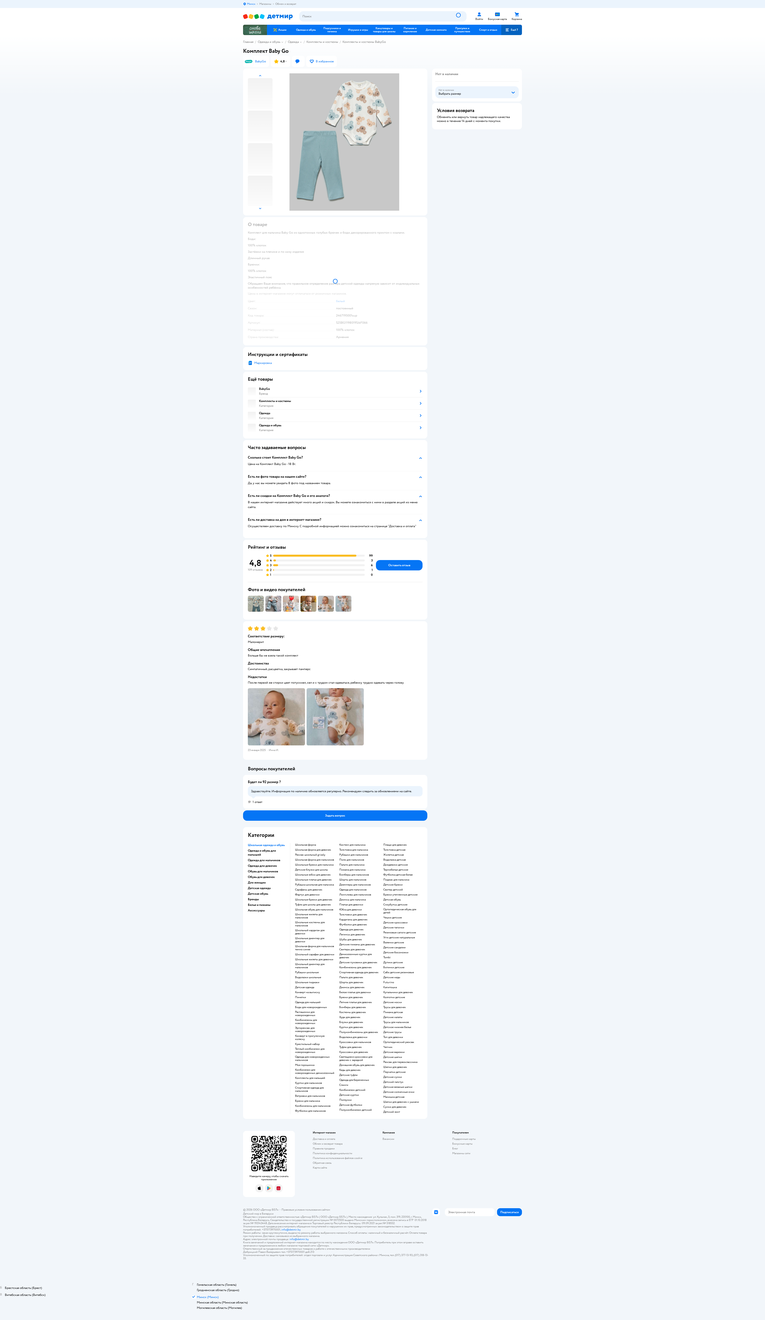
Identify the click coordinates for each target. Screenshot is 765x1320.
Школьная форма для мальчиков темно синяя (314, 948)
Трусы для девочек (394, 1007)
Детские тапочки (393, 927)
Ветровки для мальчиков (310, 1096)
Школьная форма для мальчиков (314, 859)
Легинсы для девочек (352, 934)
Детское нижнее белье (397, 1027)
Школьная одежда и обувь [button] (266, 845)
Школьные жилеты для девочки (314, 959)
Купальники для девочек (398, 992)
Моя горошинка (304, 1065)
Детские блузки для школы (311, 869)
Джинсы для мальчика (352, 899)
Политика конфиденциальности (332, 1153)
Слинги (343, 1085)
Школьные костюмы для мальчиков (310, 924)
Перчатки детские (394, 1072)
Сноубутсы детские (395, 904)
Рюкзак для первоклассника (400, 1062)
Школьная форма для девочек (313, 849)
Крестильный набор (307, 1044)
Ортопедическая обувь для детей (399, 911)
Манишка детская (393, 1097)
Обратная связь (322, 1163)
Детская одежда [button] (259, 888)
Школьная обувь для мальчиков (314, 909)
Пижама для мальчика (352, 869)
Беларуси (268, 1213)
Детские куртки (349, 1095)
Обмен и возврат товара (327, 1143)
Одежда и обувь (269, 42)
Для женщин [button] (257, 883)
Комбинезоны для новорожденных (306, 1021)
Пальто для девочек (351, 977)
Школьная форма (305, 844)
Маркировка (263, 363)
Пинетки (300, 997)
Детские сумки (392, 1077)
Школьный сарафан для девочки (314, 954)
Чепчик (387, 1047)
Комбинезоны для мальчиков (313, 1106)
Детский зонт (391, 1112)
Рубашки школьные (307, 972)
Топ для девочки (393, 1037)
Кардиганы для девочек (353, 919)
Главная (248, 42)
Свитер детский (393, 889)
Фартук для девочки (307, 894)
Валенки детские (393, 942)
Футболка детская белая (398, 874)
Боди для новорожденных (311, 1007)
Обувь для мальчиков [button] (263, 871)
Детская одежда (304, 987)
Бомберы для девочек (352, 1007)
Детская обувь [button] (258, 894)
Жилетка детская (393, 854)
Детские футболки (350, 1105)
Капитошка (390, 987)
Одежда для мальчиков (353, 889)
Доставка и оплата (324, 1139)
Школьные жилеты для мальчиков (309, 916)
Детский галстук (393, 1082)
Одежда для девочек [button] (262, 866)
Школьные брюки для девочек (313, 899)
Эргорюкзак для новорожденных (305, 1029)
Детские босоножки (395, 952)
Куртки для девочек (351, 1027)
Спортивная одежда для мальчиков (309, 1089)
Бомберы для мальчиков (354, 874)
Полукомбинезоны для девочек (358, 1032)
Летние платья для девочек (355, 1002)
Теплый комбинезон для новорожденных (310, 1050)
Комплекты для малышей (310, 1078)
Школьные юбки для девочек (313, 874)
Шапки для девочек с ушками (401, 1102)
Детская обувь (392, 899)
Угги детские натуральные (399, 937)
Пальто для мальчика (351, 864)
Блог (455, 1148)
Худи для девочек (349, 1017)
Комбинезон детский (352, 1090)
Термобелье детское (395, 869)
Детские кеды (391, 977)
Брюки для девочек (351, 997)
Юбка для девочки (350, 909)
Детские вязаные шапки (397, 1087)
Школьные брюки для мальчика (314, 864)
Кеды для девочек (350, 1070)
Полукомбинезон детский (355, 1110)
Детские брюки (393, 884)
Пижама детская (393, 1012)
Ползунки (345, 1100)
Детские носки (392, 1002)
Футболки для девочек (353, 924)
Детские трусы (392, 1032)
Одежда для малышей (308, 1002)
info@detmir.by (290, 1229)
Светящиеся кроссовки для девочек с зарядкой (355, 1058)
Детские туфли (348, 1075)
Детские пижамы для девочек (357, 944)
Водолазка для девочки (353, 1037)
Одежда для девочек (351, 929)
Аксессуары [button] (256, 910)
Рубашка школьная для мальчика (314, 884)
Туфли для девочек (350, 1047)
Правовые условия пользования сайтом (305, 1209)
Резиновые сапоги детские (399, 932)
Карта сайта (320, 1167)
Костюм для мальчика (352, 844)
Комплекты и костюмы (322, 42)
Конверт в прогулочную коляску (310, 1037)
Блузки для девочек (351, 1022)
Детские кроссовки (395, 922)
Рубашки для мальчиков (353, 854)
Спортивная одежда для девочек (359, 972)
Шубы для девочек (350, 939)
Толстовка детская (394, 849)
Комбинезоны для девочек (355, 967)
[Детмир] (268, 16)
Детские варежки (394, 1052)
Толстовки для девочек (353, 914)
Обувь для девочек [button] (261, 877)
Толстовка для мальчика (353, 849)
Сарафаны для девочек (308, 889)
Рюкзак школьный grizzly (310, 854)
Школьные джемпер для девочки (309, 940)
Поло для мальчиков (351, 859)
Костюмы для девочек (352, 1012)
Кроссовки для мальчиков (355, 1042)
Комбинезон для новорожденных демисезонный (314, 1071)
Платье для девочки (351, 904)
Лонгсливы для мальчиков (355, 894)
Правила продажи (324, 1148)
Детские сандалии (394, 947)
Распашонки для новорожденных (305, 1013)
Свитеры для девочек (352, 949)
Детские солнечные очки (398, 1092)
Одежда (293, 42)
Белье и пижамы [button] (259, 905)
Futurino (388, 982)
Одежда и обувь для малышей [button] (262, 853)
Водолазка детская (394, 859)
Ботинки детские (393, 967)
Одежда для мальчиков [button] (264, 860)
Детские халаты (392, 1017)
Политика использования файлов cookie (337, 1158)
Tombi (387, 957)
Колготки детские (394, 997)
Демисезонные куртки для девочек (355, 956)
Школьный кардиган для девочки (310, 932)
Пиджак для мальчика (396, 879)
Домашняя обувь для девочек (357, 1065)
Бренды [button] (253, 899)
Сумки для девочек (394, 1107)
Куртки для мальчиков (308, 1083)
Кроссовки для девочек (353, 1052)
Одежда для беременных (354, 1080)
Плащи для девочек (395, 844)
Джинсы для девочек (352, 987)
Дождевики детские (395, 864)
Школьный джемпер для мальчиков (310, 966)
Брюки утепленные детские (400, 894)
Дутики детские (393, 962)
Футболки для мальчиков (310, 1111)
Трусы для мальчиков (396, 1022)
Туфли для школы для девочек (313, 904)
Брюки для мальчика (307, 1101)
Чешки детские (392, 917)
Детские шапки (392, 1057)
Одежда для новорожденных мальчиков (312, 1058)
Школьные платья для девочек (313, 879)
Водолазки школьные (308, 977)
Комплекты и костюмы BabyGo (364, 42)
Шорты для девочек (351, 982)
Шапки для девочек (395, 1067)
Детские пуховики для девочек (358, 962)
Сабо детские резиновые (398, 972)
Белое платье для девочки (355, 992)
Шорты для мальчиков (352, 879)
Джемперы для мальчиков (355, 884)
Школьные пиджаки (307, 982)
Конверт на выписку (307, 992)
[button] (511, 30)
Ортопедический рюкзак (398, 1042)
